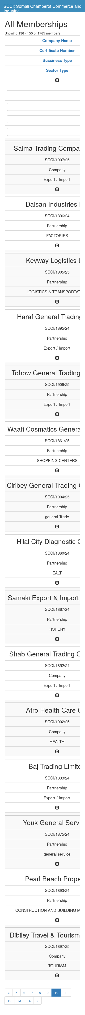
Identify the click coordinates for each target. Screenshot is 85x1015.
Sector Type (57, 70)
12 (9, 1000)
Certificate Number (57, 50)
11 (66, 992)
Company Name (57, 40)
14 (29, 1000)
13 (19, 1000)
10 (56, 992)
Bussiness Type (57, 60)
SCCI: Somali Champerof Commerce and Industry (42, 7)
